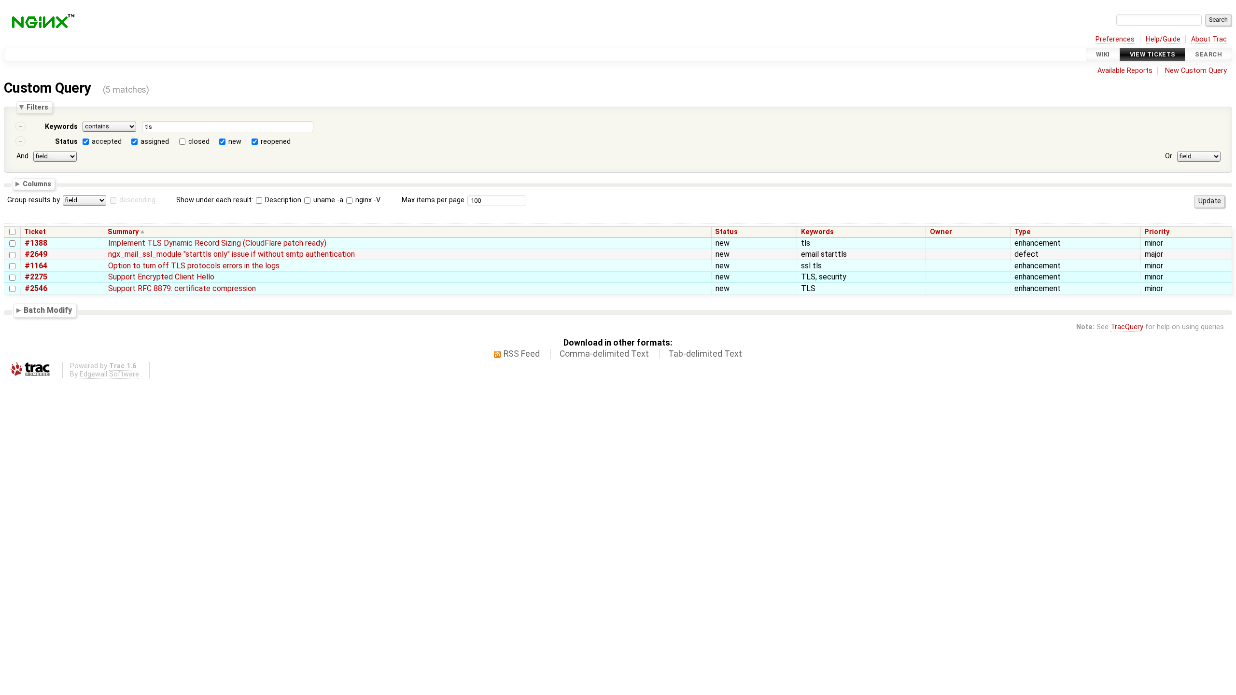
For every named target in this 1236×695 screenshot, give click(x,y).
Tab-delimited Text (705, 354)
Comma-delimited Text (604, 354)
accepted (107, 142)
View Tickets (1153, 54)
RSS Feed (522, 354)
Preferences (1115, 39)
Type (1022, 232)
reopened (276, 142)
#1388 (36, 243)
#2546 (36, 288)
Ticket (35, 232)
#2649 (36, 254)
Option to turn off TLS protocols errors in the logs (194, 265)
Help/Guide (1163, 39)
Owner (941, 232)
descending (137, 200)
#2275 (36, 276)
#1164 (36, 265)
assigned (154, 142)
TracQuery (1126, 327)
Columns (37, 183)
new (234, 142)
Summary (123, 232)
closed (199, 142)
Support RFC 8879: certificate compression (182, 288)
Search (1208, 54)
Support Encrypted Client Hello (161, 276)
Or (1168, 156)
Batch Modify (48, 310)
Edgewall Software (109, 374)
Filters (37, 107)
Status (66, 142)
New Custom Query (1196, 71)
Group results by (33, 200)
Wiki (1103, 54)
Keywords (61, 127)
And (22, 156)
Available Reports (1124, 71)
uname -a (327, 200)
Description (282, 200)
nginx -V (366, 200)
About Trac (1209, 39)
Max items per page (433, 200)
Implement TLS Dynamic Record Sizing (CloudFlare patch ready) (217, 243)
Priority (1156, 232)
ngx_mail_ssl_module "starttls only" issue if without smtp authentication (231, 254)
